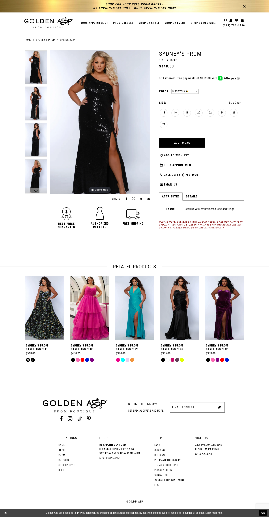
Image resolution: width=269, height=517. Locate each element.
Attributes (171, 196)
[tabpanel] (36, 68)
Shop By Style (67, 465)
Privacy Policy (163, 470)
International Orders (167, 460)
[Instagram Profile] (70, 419)
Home (28, 39)
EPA (156, 484)
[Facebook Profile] (61, 419)
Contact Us (161, 475)
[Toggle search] (225, 20)
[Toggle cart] (242, 20)
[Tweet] (133, 198)
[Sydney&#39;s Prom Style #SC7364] (179, 308)
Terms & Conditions (166, 465)
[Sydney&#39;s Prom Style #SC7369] (134, 308)
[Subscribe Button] (219, 407)
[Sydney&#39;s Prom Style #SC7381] (44, 308)
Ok (263, 512)
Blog (61, 470)
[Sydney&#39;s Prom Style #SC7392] (89, 308)
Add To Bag (182, 142)
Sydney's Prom (45, 39)
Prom (62, 455)
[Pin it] (141, 198)
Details (192, 196)
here (220, 512)
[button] (66, 225)
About (62, 450)
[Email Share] (148, 198)
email (186, 227)
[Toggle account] (231, 20)
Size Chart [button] (235, 102)
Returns (159, 455)
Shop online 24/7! (109, 457)
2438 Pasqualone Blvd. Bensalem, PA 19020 (209, 447)
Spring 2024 (67, 39)
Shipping (159, 450)
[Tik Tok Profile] (79, 419)
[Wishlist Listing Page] (237, 20)
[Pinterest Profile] (89, 419)
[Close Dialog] (5, 513)
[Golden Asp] (48, 22)
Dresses (64, 460)
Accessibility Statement (169, 479)
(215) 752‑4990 (234, 25)
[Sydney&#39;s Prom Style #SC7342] (224, 308)
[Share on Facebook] (127, 198)
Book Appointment (178, 165)
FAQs (157, 445)
